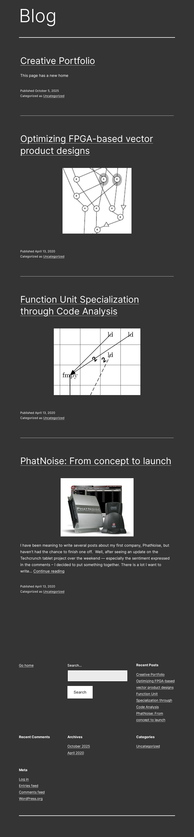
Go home (26, 665)
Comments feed (32, 792)
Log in (24, 779)
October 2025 (78, 746)
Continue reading (48, 571)
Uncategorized (53, 96)
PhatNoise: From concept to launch (95, 460)
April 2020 (75, 753)
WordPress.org (31, 799)
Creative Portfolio (57, 60)
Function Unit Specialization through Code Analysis (154, 700)
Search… (74, 665)
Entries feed (28, 786)
